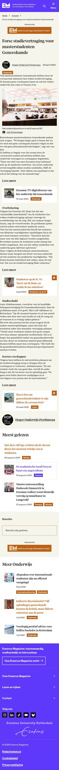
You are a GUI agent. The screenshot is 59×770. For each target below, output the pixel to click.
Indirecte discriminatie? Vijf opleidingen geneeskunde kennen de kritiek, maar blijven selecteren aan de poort (34, 607)
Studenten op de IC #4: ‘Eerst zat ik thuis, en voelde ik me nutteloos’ (29, 283)
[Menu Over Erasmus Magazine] (54, 676)
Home (4, 15)
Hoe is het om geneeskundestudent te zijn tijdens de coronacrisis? (32, 398)
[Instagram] (4, 714)
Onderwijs (7, 72)
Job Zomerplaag (15, 132)
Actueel (15, 15)
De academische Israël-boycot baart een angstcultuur (33, 468)
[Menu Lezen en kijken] (54, 687)
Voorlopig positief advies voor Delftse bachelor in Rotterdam (34, 628)
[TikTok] (18, 714)
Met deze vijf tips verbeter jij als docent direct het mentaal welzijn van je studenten (27, 449)
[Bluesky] (33, 714)
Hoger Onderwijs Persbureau (26, 65)
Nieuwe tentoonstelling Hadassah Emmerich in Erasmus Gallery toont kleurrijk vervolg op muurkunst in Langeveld (35, 492)
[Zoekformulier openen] (44, 6)
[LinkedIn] (11, 714)
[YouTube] (26, 714)
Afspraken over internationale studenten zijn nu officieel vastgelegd (34, 578)
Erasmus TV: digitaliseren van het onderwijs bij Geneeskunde (34, 192)
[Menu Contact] (54, 698)
